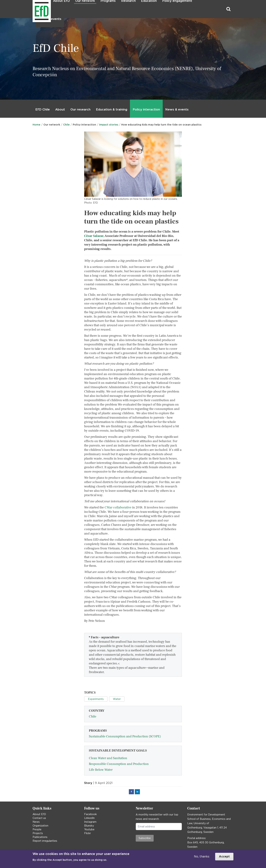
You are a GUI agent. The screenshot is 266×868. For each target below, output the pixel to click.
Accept (224, 856)
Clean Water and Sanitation (108, 758)
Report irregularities (45, 840)
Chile (66, 124)
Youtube (89, 829)
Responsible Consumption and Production (119, 764)
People (37, 829)
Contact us (39, 818)
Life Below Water (101, 770)
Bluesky (89, 825)
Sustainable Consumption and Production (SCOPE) (125, 736)
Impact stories (108, 124)
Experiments (96, 699)
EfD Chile (42, 109)
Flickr (87, 833)
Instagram (90, 821)
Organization (40, 825)
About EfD (39, 814)
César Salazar (93, 236)
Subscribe (145, 838)
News (36, 821)
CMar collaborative (118, 507)
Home (36, 124)
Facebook (90, 814)
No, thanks (201, 856)
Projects (38, 833)
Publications (40, 837)
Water (117, 699)
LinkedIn (89, 818)
